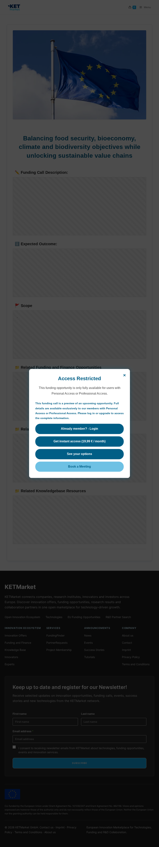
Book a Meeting (79, 466)
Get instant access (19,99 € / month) (79, 441)
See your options (79, 454)
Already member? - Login (79, 428)
